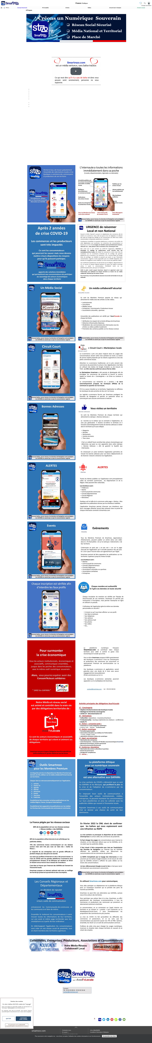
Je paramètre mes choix (109, 1036)
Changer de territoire (146, 5)
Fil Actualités (45, 7)
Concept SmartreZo (22, 7)
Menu (7, 7)
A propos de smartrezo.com (70, 1034)
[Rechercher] (144, 3)
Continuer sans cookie (23, 1018)
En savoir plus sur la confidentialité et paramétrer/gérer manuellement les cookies (17, 1025)
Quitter (8, 1018)
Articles (67, 7)
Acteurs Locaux (141, 7)
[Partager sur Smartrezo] (100, 1019)
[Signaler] (95, 1019)
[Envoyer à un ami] (124, 1019)
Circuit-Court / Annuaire (115, 7)
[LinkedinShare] (108, 1019)
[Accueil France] (1, 8)
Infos (95, 1030)
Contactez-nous (66, 1030)
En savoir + (65, 1032)
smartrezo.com (39, 1031)
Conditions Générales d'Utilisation (99, 1032)
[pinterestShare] (112, 1019)
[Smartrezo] (12, 3)
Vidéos (89, 7)
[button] (76, 71)
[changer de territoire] (140, 3)
